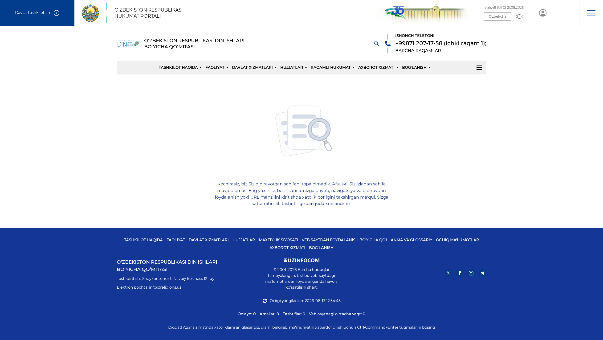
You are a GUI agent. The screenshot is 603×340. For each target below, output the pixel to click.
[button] (591, 13)
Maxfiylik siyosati (278, 240)
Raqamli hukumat (331, 67)
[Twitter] (448, 273)
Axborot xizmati (376, 67)
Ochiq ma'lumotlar (457, 240)
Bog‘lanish (414, 67)
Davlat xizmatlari (252, 67)
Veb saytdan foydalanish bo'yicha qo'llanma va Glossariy (367, 240)
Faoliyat (214, 67)
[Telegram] (482, 273)
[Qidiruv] (376, 43)
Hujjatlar (291, 67)
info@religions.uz (165, 287)
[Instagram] (471, 273)
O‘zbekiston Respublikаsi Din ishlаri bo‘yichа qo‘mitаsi (167, 265)
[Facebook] (460, 273)
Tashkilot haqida (178, 67)
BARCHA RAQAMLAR (418, 50)
